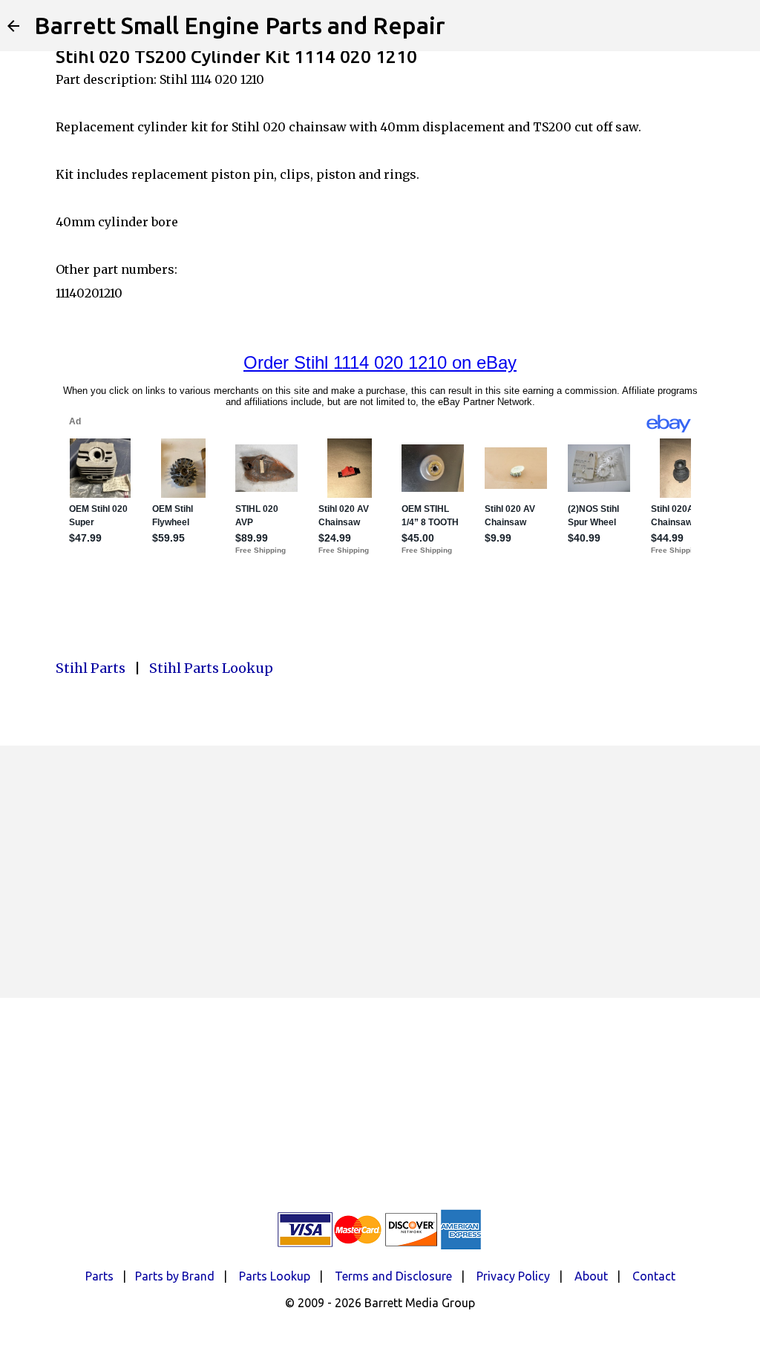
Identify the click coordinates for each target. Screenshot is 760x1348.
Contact (653, 1276)
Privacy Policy (513, 1276)
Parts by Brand (174, 1276)
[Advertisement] (380, 872)
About (591, 1276)
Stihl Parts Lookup (211, 668)
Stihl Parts (90, 668)
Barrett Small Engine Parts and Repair (239, 25)
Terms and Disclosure (393, 1276)
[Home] (13, 26)
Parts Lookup (274, 1276)
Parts (99, 1276)
